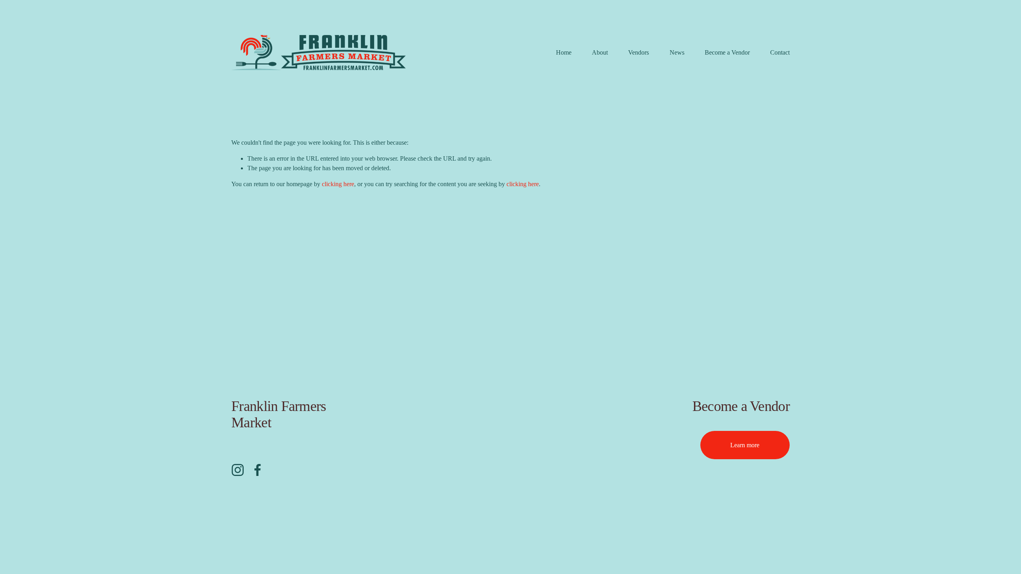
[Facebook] (257, 470)
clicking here (338, 184)
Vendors (638, 52)
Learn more (744, 445)
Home (564, 52)
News (677, 52)
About (600, 52)
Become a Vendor (727, 52)
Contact (780, 52)
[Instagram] (237, 470)
